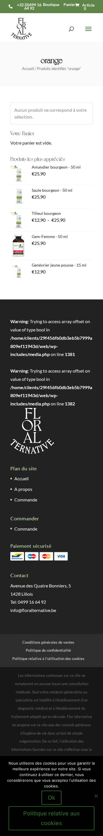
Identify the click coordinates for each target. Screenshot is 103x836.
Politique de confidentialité (48, 650)
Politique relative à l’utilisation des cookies (48, 658)
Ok (51, 797)
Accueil (28, 68)
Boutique (51, 4)
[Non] (96, 796)
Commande (25, 499)
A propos (23, 489)
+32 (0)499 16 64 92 (29, 6)
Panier (69, 4)
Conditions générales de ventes (48, 642)
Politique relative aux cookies (51, 818)
